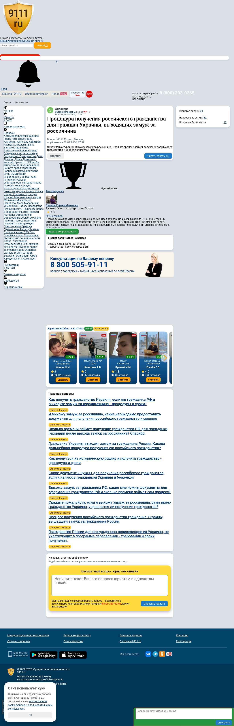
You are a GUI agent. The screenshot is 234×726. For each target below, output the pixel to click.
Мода (20, 203)
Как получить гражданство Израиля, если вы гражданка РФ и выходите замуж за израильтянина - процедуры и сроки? (102, 401)
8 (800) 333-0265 (177, 92)
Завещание (32, 165)
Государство (12, 156)
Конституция (12, 188)
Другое (18, 162)
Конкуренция (23, 185)
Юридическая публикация (19, 258)
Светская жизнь (14, 232)
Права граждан (24, 223)
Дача (39, 156)
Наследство (35, 206)
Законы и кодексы (131, 635)
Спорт (8, 241)
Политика (30, 220)
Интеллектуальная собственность (15, 181)
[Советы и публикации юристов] (18, 18)
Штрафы (28, 252)
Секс (32, 232)
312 (204, 117)
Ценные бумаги (13, 252)
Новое (59, 93)
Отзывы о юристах (18, 641)
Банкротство (12, 147)
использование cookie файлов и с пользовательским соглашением (30, 705)
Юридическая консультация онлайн (22, 40)
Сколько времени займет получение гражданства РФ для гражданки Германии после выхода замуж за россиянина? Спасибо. (108, 431)
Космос (30, 191)
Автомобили (11, 135)
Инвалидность (13, 176)
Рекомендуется (55, 191)
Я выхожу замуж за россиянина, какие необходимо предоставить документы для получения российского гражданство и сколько (105, 416)
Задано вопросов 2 (65, 112)
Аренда (8, 144)
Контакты (182, 635)
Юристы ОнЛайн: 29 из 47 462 (66, 328)
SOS (89, 94)
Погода (19, 220)
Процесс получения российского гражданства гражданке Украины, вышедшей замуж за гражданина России (106, 519)
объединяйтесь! (33, 38)
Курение (9, 197)
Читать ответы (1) (158, 155)
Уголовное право (14, 249)
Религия (34, 229)
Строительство (13, 243)
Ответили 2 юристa (60, 424)
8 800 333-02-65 (111, 603)
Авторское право (22, 138)
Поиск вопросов (73, 641)
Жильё (21, 165)
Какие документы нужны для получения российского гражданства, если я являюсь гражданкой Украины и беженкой (106, 475)
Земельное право (27, 170)
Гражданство (28, 156)
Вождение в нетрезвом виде (20, 153)
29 (201, 111)
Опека (37, 217)
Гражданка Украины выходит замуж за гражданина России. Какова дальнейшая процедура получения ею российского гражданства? (107, 445)
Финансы (30, 249)
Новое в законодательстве (24, 210)
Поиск (88, 328)
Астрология (20, 144)
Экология (10, 255)
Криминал (19, 194)
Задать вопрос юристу (62, 231)
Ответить (55, 155)
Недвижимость (13, 208)
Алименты (10, 141)
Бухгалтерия (11, 150)
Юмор (33, 255)
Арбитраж (35, 141)
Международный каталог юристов (28, 635)
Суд (24, 243)
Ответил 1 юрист (58, 410)
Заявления (10, 170)
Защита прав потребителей (20, 168)
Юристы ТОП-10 (11, 93)
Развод (24, 229)
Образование (12, 217)
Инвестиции (29, 176)
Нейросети (29, 208)
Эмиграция (23, 255)
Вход (4, 88)
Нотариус (10, 214)
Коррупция (18, 191)
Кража (39, 191)
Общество (26, 217)
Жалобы (34, 162)
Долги (19, 159)
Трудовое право (27, 246)
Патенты (9, 220)
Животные (10, 165)
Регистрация (101, 328)
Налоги (23, 206)
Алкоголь (23, 141)
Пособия (9, 223)
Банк (31, 144)
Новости (34, 211)
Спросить (63, 380)
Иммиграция (18, 173)
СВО (26, 232)
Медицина (10, 200)
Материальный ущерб (27, 197)
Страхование (19, 241)
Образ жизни (24, 214)
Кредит (8, 194)
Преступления (12, 226)
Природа (26, 226)
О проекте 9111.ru (130, 641)
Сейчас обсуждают (36, 93)
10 (225, 122)
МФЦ (15, 206)
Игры (7, 173)
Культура (31, 194)
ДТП (26, 162)
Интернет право (31, 182)
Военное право (28, 150)
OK (30, 715)
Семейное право (14, 235)
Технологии (11, 246)
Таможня (32, 243)
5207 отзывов (54, 213)
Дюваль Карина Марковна (62, 205)
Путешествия (12, 229)
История (9, 185)
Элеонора (62, 109)
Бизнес (24, 147)
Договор (9, 159)
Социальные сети (30, 238)
